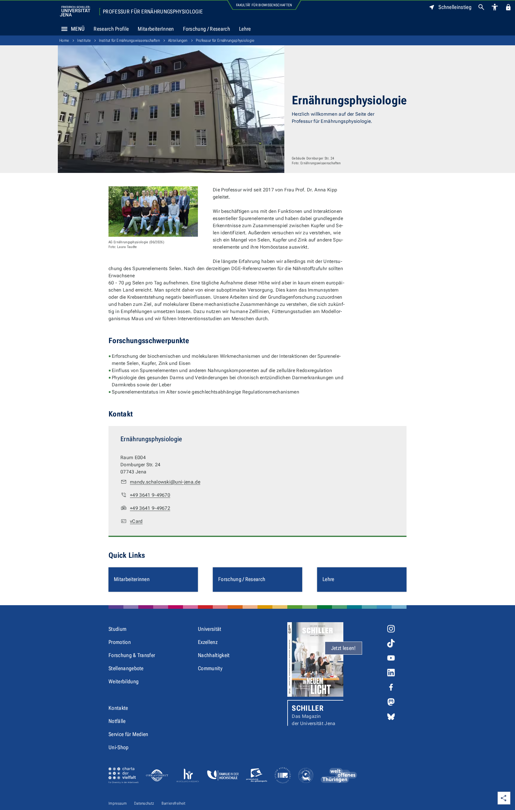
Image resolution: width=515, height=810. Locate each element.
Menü (78, 29)
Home (64, 40)
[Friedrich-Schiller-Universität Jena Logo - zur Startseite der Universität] (75, 11)
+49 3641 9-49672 (150, 508)
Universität (209, 629)
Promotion (119, 642)
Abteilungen (177, 40)
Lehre (245, 29)
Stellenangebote (126, 668)
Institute (84, 40)
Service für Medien (128, 734)
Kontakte (118, 708)
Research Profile (111, 29)
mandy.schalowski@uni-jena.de (165, 482)
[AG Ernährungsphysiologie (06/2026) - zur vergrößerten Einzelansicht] (153, 211)
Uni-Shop (118, 747)
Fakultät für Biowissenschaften (264, 5)
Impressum (117, 803)
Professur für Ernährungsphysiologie (153, 12)
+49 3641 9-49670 (150, 495)
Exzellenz (208, 642)
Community (210, 668)
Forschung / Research (206, 29)
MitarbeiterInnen (156, 29)
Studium (117, 629)
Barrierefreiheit (173, 803)
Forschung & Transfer (131, 655)
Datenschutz (144, 803)
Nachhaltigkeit (213, 655)
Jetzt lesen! (343, 648)
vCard (136, 521)
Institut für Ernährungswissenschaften (129, 40)
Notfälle (117, 721)
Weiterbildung (123, 681)
